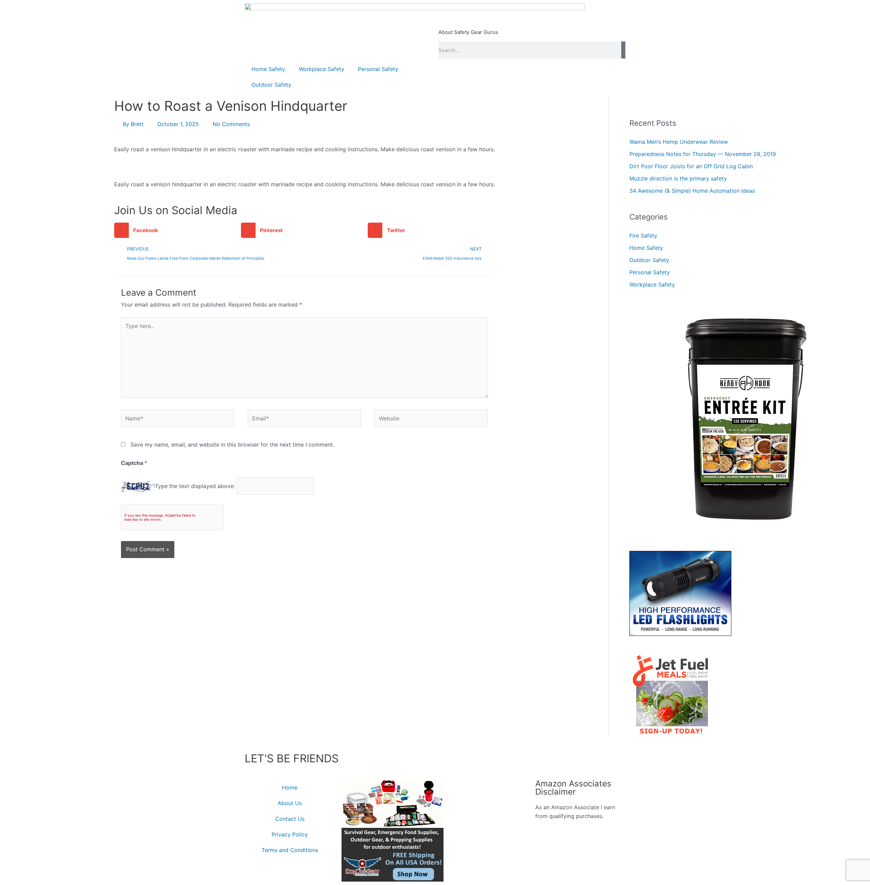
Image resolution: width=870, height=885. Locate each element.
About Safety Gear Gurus (468, 32)
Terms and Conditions (290, 850)
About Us (290, 803)
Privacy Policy (290, 834)
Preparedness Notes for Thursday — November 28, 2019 (702, 154)
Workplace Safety (321, 69)
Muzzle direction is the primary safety (678, 178)
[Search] (623, 49)
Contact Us (289, 818)
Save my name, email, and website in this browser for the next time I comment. (232, 444)
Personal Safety (378, 69)
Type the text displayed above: (195, 486)
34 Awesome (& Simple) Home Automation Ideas (692, 190)
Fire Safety (643, 235)
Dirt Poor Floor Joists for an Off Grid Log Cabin (691, 166)
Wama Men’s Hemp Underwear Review (678, 141)
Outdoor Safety (271, 84)
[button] (177, 230)
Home (289, 787)
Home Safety (268, 69)
